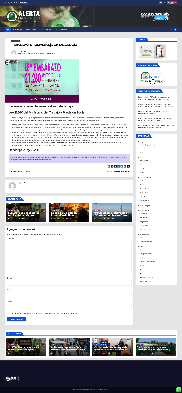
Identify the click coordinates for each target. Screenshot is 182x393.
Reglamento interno (146, 277)
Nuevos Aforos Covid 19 (20, 171)
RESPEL (143, 230)
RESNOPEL (144, 226)
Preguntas (46, 29)
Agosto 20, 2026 (15, 353)
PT (141, 273)
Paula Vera (24, 218)
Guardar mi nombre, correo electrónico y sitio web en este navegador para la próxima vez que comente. (43, 313)
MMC (141, 181)
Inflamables (144, 218)
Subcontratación (145, 281)
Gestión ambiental (146, 165)
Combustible (144, 214)
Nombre (10, 278)
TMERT (142, 197)
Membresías (31, 29)
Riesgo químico (143, 211)
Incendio (143, 149)
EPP (141, 238)
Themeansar (105, 389)
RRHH (140, 247)
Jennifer (23, 51)
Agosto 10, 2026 (145, 353)
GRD (53, 344)
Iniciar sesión (61, 29)
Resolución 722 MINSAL (117, 171)
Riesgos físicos (143, 235)
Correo (9, 290)
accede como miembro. (62, 157)
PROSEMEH (144, 189)
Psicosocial (144, 193)
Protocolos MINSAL (145, 178)
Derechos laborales (100, 344)
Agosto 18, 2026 (58, 353)
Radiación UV (144, 201)
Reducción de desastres (148, 153)
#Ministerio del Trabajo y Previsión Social (43, 53)
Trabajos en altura (146, 242)
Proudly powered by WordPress (81, 389)
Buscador (17, 29)
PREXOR (143, 185)
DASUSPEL (144, 161)
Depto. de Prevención (147, 261)
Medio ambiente (143, 158)
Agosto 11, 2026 (101, 353)
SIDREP (143, 173)
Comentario (11, 239)
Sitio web (10, 301)
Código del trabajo (146, 254)
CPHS (142, 258)
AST (141, 250)
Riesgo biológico (144, 206)
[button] (172, 29)
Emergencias (142, 142)
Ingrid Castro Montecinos (147, 118)
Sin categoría (15, 41)
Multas (142, 265)
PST (141, 269)
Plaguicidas (144, 222)
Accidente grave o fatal (148, 145)
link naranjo (103, 157)
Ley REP (143, 169)
